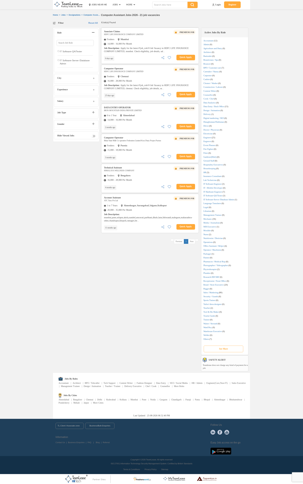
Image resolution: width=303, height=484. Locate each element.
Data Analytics (209, 102)
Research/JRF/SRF (211, 277)
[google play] (221, 451)
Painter (206, 257)
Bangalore (77, 399)
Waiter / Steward (210, 323)
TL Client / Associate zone (69, 426)
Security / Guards (210, 296)
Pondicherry (64, 403)
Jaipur (86, 403)
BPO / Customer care (212, 68)
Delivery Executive (133, 386)
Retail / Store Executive (213, 285)
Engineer (207, 137)
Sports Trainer (209, 300)
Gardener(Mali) (210, 157)
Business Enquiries (76, 442)
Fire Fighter (208, 149)
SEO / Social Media (179, 383)
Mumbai (134, 399)
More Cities (98, 403)
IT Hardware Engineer (212, 192)
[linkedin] (213, 432)
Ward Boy (207, 327)
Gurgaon (163, 399)
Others (206, 339)
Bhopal (207, 399)
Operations (208, 242)
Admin (206, 44)
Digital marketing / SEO (213, 118)
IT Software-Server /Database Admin (218, 199)
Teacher (206, 308)
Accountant (208, 40)
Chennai (89, 399)
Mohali (76, 403)
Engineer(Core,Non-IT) (217, 383)
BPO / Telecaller (92, 383)
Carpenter (207, 75)
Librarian (207, 211)
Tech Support (110, 383)
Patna (197, 399)
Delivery (207, 114)
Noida (153, 399)
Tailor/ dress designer (212, 304)
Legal (205, 207)
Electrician (208, 133)
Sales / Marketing (210, 292)
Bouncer (207, 64)
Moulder (207, 230)
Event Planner (209, 145)
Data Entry (161, 383)
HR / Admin (197, 383)
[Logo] (67, 4)
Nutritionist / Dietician (213, 238)
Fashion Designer (144, 383)
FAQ (89, 442)
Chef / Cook (151, 386)
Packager (207, 254)
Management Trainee (212, 215)
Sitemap (164, 469)
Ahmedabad (64, 399)
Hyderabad (111, 399)
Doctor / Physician (211, 130)
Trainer (206, 319)
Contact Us (60, 442)
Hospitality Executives (213, 164)
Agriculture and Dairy (212, 48)
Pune (144, 399)
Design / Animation (211, 110)
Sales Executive (239, 383)
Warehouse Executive (212, 331)
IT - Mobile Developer (213, 188)
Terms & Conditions (131, 469)
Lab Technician (210, 180)
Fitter (205, 153)
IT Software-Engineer (212, 184)
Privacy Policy (151, 469)
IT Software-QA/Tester (212, 195)
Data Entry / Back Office (213, 106)
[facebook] (219, 432)
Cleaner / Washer (210, 83)
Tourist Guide (209, 316)
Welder (206, 335)
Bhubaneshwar (235, 399)
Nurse (205, 234)
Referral (106, 442)
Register (232, 4)
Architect (207, 52)
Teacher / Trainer (112, 386)
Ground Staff (208, 161)
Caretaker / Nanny (211, 71)
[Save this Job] (169, 57)
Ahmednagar (219, 399)
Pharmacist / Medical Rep (214, 261)
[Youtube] (226, 432)
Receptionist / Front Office (214, 281)
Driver (206, 126)
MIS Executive (209, 227)
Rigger (206, 289)
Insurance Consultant (212, 176)
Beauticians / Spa (210, 60)
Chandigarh (176, 399)
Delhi (99, 399)
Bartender (207, 56)
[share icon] (162, 57)
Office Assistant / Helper (213, 246)
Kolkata (123, 399)
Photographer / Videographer (215, 265)
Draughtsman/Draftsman (213, 122)
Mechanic (207, 219)
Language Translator (212, 203)
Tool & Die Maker (211, 312)
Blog (98, 442)
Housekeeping (209, 168)
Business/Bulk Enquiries (99, 426)
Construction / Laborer (213, 87)
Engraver (207, 141)
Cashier (206, 79)
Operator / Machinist (212, 250)
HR (204, 172)
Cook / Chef (208, 99)
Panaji (188, 399)
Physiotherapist (210, 269)
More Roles (179, 386)
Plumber (207, 273)
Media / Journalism (211, 223)
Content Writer (209, 91)
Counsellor (208, 95)
